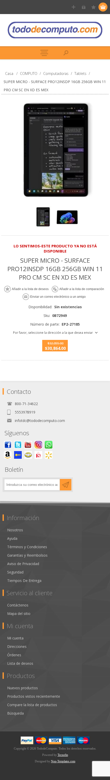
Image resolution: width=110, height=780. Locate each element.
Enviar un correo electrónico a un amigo (58, 297)
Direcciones (17, 646)
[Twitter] (18, 445)
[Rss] (48, 445)
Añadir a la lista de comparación (81, 289)
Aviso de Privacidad (23, 563)
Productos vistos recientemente (33, 696)
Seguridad (15, 572)
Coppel (18, 455)
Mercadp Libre (28, 455)
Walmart (48, 455)
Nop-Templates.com (63, 761)
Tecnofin (63, 755)
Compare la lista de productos (32, 704)
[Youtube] (28, 445)
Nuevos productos (22, 687)
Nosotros (15, 529)
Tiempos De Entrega (24, 580)
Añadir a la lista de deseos (30, 289)
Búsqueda (15, 713)
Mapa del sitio (18, 613)
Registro (73, 7)
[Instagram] (38, 445)
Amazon (8, 455)
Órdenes (14, 654)
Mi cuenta (15, 638)
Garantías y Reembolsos (27, 555)
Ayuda (12, 538)
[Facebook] (8, 445)
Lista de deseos (20, 663)
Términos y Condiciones (27, 546)
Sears (38, 455)
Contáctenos (17, 605)
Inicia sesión (83, 7)
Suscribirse (65, 484)
